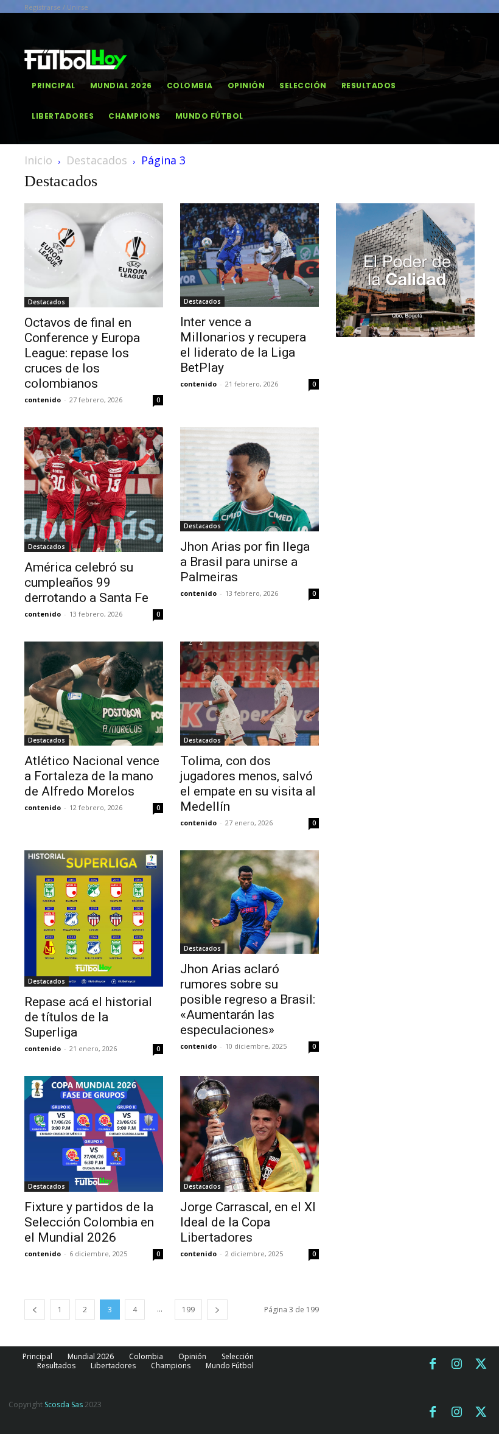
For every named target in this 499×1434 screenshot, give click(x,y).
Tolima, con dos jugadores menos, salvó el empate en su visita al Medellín (248, 784)
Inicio (38, 160)
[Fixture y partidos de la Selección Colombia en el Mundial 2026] (93, 1133)
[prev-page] (34, 1309)
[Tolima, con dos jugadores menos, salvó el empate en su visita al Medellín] (249, 694)
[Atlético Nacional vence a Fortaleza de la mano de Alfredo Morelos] (93, 694)
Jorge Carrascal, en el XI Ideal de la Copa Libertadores (248, 1222)
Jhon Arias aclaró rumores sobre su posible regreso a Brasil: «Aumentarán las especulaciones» (247, 999)
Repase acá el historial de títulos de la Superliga (88, 1017)
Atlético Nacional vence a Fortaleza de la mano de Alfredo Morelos (91, 776)
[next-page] (217, 1309)
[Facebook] (433, 1364)
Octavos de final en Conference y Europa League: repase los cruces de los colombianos (82, 353)
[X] (481, 1364)
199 (188, 1309)
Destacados (96, 160)
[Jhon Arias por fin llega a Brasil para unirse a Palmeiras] (249, 479)
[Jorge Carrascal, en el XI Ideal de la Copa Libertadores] (249, 1134)
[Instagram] (457, 1364)
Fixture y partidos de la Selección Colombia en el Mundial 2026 (89, 1222)
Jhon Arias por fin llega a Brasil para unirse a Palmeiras (245, 561)
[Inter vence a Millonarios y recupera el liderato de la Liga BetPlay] (249, 255)
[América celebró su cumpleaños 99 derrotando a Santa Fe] (93, 489)
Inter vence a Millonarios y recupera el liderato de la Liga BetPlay (243, 345)
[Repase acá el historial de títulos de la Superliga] (93, 918)
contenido (42, 399)
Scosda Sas (63, 1404)
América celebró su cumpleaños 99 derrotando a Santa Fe (86, 582)
